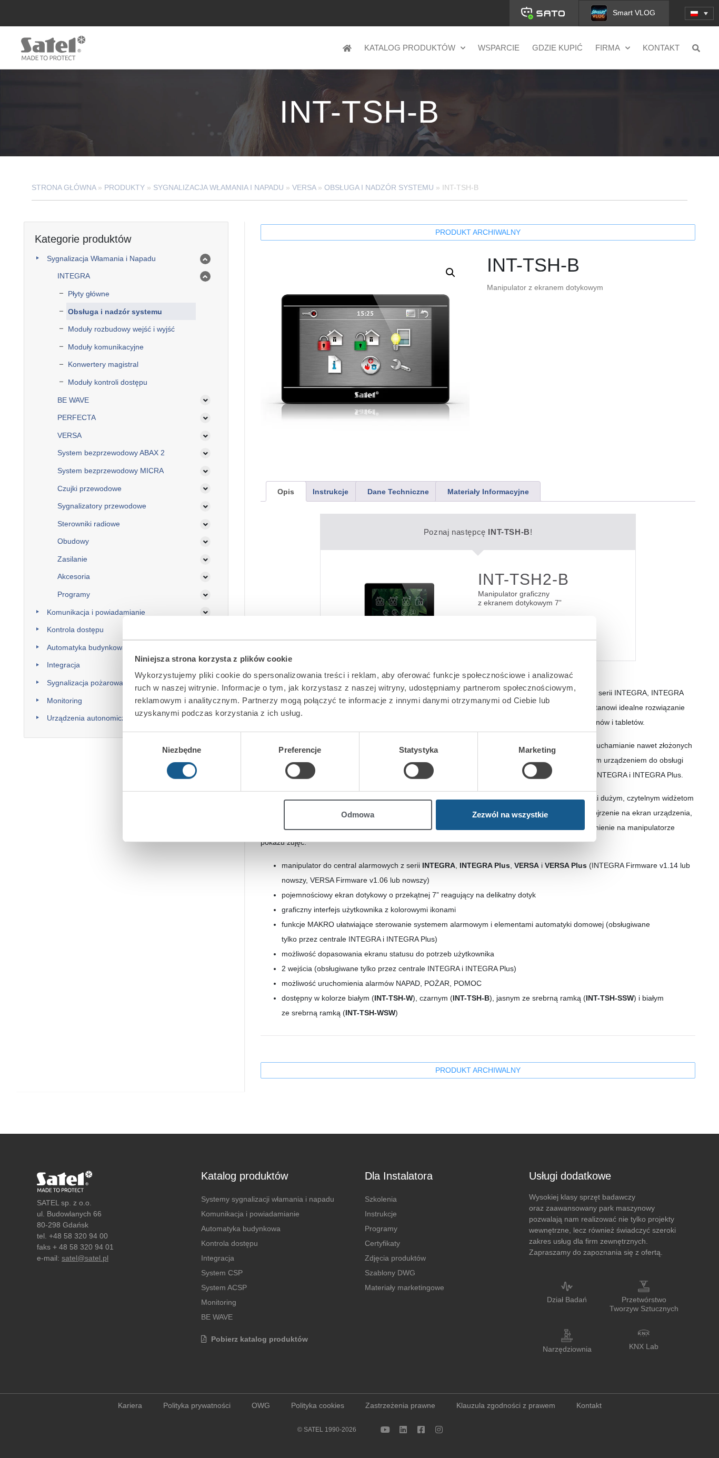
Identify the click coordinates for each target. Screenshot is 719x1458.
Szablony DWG (390, 1273)
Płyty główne (88, 293)
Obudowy (73, 541)
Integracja (63, 665)
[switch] (300, 770)
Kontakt (661, 47)
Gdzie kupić (557, 47)
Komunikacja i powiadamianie (96, 612)
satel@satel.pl (85, 1258)
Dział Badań (567, 1299)
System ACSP (224, 1287)
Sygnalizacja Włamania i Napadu (218, 187)
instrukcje (330, 491)
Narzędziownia (567, 1349)
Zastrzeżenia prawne (400, 1405)
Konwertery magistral (103, 364)
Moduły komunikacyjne (106, 347)
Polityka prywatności (197, 1405)
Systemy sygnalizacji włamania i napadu (267, 1199)
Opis (285, 491)
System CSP (222, 1273)
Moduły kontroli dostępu (107, 382)
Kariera (130, 1405)
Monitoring (64, 700)
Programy (73, 594)
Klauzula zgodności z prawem (505, 1405)
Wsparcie (499, 47)
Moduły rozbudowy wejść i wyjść (121, 329)
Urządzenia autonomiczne (90, 718)
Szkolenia (381, 1199)
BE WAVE (73, 400)
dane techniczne (398, 491)
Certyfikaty (382, 1243)
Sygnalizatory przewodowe (101, 506)
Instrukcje (381, 1214)
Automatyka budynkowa (86, 647)
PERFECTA (76, 417)
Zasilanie (72, 559)
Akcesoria (73, 576)
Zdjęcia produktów (395, 1258)
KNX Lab (643, 1346)
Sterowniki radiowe (88, 524)
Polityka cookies (317, 1405)
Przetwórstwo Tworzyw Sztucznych (644, 1304)
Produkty (124, 187)
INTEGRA (73, 276)
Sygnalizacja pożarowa (85, 682)
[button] (699, 13)
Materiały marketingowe (404, 1287)
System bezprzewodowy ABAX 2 (111, 452)
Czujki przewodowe (89, 488)
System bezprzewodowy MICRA (110, 470)
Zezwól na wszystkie (510, 814)
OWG (261, 1405)
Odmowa (357, 814)
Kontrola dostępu (75, 629)
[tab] (286, 491)
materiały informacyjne (488, 491)
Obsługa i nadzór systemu (379, 187)
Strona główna (64, 187)
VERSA (304, 187)
